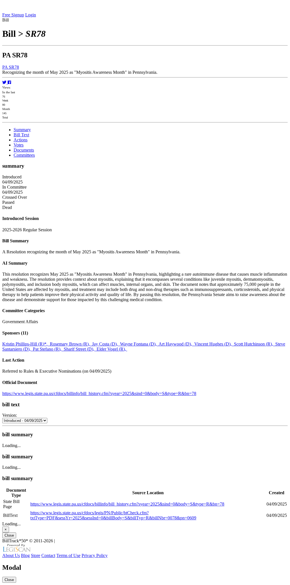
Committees (24, 155)
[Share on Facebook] (9, 82)
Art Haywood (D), (176, 344)
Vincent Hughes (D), (214, 344)
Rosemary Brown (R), (71, 344)
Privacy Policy (95, 555)
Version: (9, 415)
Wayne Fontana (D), (139, 344)
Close (9, 535)
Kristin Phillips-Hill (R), (26, 344)
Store (35, 555)
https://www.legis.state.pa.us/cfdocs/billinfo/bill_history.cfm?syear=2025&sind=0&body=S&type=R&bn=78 (99, 393)
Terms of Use (68, 555)
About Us (11, 555)
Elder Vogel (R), (112, 349)
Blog (25, 555)
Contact (48, 555)
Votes (19, 145)
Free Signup (13, 14)
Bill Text (21, 134)
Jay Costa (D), (106, 344)
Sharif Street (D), (80, 349)
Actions (20, 139)
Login (30, 14)
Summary (22, 129)
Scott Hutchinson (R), (254, 344)
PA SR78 (10, 67)
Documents (24, 150)
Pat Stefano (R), (48, 349)
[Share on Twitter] (5, 82)
